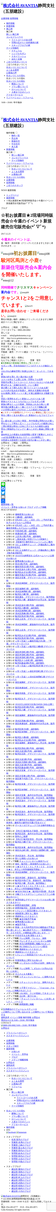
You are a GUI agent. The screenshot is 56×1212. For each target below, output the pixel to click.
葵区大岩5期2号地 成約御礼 (28, 751)
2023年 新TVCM (28, 996)
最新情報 (10, 1049)
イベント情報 (16, 1017)
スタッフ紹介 (12, 1046)
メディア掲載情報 (19, 1060)
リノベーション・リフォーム (19, 97)
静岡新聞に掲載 (26, 1004)
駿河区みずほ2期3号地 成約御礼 (30, 572)
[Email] (28, 497)
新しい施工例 (12, 34)
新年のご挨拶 (21, 836)
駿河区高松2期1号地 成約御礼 (29, 748)
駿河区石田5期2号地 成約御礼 (29, 707)
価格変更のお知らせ (24, 514)
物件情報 (10, 23)
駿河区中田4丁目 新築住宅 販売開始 (33, 880)
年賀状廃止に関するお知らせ (28, 960)
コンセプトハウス (14, 37)
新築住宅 (15, 141)
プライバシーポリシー (16, 1033)
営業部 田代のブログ (21, 1150)
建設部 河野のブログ (21, 1180)
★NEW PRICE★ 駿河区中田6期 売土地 (35, 891)
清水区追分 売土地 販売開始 (29, 856)
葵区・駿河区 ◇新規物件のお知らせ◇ (33, 864)
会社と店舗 (16, 59)
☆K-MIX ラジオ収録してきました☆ (37, 993)
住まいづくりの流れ (15, 75)
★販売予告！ (21, 924)
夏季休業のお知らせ (24, 561)
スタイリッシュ (18, 56)
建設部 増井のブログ (21, 1172)
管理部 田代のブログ (21, 1156)
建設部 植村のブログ (21, 1188)
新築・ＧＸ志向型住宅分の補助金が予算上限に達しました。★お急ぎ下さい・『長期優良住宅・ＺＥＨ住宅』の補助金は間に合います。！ (30, 930)
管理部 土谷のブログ (21, 1159)
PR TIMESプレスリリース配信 (33, 946)
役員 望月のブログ (20, 1139)
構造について (17, 84)
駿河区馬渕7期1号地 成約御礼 (29, 638)
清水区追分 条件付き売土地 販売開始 (34, 812)
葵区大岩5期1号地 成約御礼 (28, 759)
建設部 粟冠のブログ (21, 1169)
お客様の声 (11, 73)
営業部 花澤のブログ (21, 1142)
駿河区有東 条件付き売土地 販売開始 (34, 847)
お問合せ (36, 1017)
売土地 (14, 138)
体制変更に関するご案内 (26, 913)
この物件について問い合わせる (15, 1012)
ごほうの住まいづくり (16, 62)
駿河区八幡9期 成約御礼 (27, 608)
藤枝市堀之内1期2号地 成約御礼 (30, 575)
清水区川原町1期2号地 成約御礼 (30, 762)
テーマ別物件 (12, 48)
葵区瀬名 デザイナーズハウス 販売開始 (35, 597)
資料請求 (5, 1017)
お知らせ (22, 507)
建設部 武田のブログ (21, 1183)
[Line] (28, 484)
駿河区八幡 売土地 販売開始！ (30, 883)
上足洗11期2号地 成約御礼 (28, 536)
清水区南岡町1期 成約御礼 (28, 591)
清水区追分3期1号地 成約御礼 (29, 605)
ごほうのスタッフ (14, 185)
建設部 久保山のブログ (22, 1175)
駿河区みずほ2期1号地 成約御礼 (30, 740)
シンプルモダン (18, 53)
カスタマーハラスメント (17, 1036)
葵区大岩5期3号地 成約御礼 (28, 765)
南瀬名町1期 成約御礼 (26, 534)
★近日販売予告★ (27, 919)
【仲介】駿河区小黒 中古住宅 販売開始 (35, 798)
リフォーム (16, 1087)
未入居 (14, 146)
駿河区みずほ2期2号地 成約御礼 (30, 635)
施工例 (9, 29)
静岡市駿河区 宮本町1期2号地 (29, 908)
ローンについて (18, 89)
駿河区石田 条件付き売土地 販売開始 (34, 834)
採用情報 (14, 18)
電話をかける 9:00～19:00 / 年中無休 (17, 1020)
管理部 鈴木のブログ (21, 1153)
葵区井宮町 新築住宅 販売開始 (30, 878)
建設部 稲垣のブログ (21, 1186)
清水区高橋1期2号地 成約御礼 (29, 721)
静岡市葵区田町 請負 (25, 905)
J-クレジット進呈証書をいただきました (33, 911)
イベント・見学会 (9, 507)
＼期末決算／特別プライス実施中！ (31, 539)
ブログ (30, 507)
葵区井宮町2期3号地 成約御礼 (29, 657)
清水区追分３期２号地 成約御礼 (30, 569)
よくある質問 (12, 70)
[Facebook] (28, 488)
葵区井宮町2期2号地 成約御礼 (29, 655)
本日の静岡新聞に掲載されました (35, 944)
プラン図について (19, 86)
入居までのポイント (20, 92)
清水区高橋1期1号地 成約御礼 (29, 613)
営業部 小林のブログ (21, 1145)
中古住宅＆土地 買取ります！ (29, 935)
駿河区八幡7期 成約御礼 (27, 594)
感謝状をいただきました (26, 916)
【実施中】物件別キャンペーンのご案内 (34, 542)
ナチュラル (16, 51)
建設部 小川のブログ (21, 1191)
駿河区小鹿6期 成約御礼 (27, 737)
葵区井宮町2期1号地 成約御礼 (29, 652)
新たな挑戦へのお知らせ (26, 858)
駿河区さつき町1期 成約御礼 (29, 660)
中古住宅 (15, 144)
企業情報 (5, 18)
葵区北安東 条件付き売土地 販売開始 (34, 795)
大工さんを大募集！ (24, 974)
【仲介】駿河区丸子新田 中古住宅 (31, 831)
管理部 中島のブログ (21, 1161)
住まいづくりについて (16, 67)
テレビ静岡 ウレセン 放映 (32, 938)
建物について (17, 1113)
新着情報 (10, 26)
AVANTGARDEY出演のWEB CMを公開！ (34, 704)
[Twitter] (28, 493)
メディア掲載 (40, 507)
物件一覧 (15, 135)
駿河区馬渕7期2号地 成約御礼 (29, 616)
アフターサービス (14, 95)
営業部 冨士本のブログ (22, 1148)
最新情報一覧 (7, 504)
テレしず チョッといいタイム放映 (35, 941)
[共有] (28, 501)
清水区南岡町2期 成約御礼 (28, 611)
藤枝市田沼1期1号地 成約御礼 (29, 567)
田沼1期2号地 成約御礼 (26, 564)
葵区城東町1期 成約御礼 (27, 589)
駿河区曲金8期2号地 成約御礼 (29, 663)
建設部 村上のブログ (21, 1177)
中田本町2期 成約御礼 (26, 531)
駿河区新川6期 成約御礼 (27, 729)
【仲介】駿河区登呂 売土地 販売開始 (34, 839)
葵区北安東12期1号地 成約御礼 (30, 776)
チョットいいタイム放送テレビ (33, 861)
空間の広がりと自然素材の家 (25, 42)
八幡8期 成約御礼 (24, 517)
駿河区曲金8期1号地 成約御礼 (29, 767)
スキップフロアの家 (20, 45)
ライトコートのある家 (21, 40)
